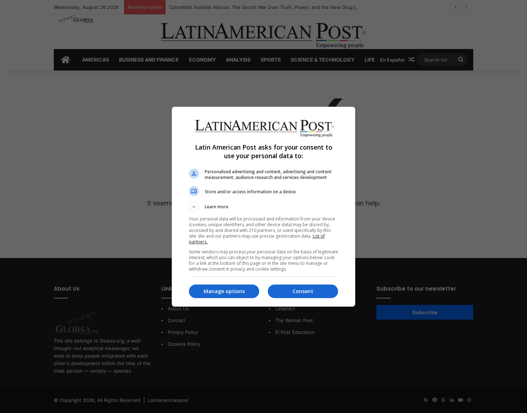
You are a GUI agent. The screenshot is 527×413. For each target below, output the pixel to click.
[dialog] (263, 207)
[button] (263, 207)
